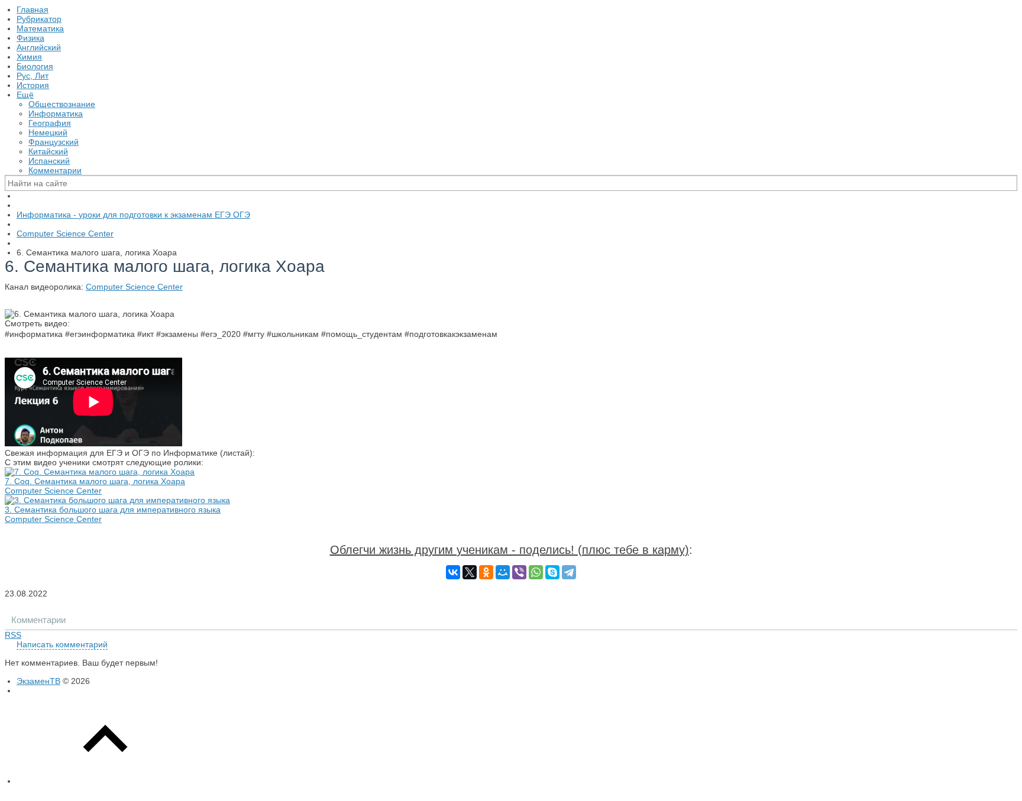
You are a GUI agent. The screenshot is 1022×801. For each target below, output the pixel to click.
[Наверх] (105, 781)
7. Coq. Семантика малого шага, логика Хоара (95, 481)
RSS (13, 635)
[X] (470, 572)
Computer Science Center (134, 286)
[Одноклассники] (486, 572)
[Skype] (552, 572)
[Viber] (519, 572)
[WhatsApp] (536, 572)
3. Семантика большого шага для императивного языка (113, 509)
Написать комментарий (62, 644)
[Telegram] (569, 572)
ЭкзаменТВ (38, 681)
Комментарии (38, 620)
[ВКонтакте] (453, 572)
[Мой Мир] (503, 572)
